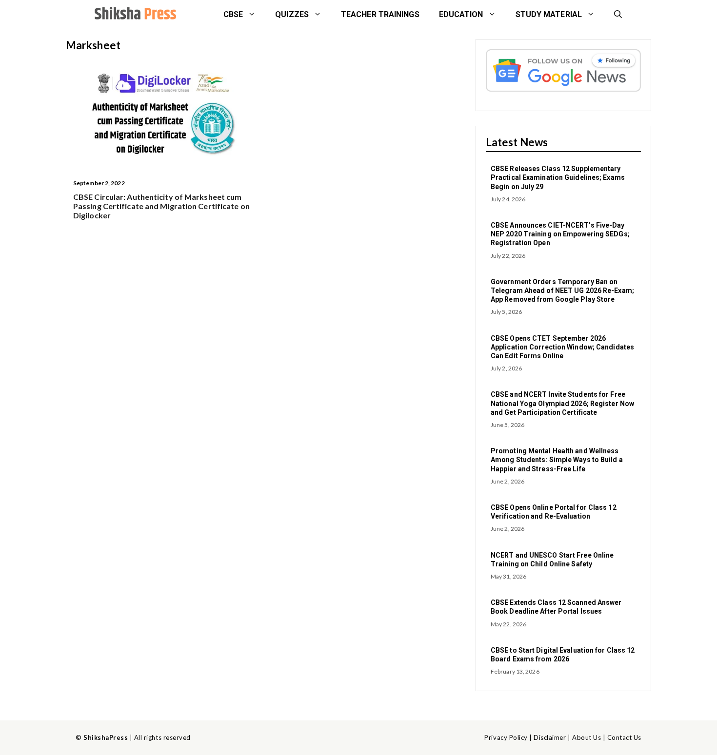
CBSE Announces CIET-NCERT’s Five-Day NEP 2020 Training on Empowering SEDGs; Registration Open (560, 234)
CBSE (233, 14)
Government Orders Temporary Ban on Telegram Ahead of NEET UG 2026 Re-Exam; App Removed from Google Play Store (562, 290)
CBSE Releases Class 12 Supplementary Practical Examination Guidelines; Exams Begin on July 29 (558, 177)
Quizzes (292, 14)
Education (461, 14)
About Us (586, 737)
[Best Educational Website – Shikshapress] (134, 14)
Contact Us (624, 737)
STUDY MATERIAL (549, 14)
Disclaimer (550, 737)
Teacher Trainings (380, 14)
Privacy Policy (505, 737)
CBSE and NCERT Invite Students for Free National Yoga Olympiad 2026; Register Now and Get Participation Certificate (562, 403)
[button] (618, 14)
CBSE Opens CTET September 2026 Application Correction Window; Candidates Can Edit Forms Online (562, 347)
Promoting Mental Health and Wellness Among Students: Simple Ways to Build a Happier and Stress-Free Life (557, 459)
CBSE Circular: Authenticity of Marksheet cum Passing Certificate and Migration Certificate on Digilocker (161, 206)
